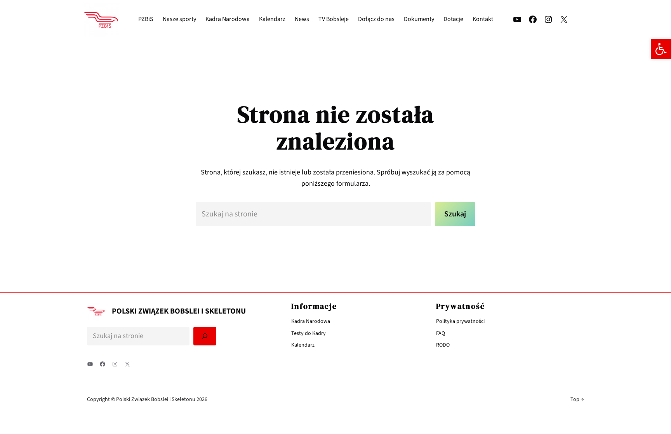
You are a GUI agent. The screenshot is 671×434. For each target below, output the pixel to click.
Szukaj (455, 214)
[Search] (205, 336)
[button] (661, 49)
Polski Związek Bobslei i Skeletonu (179, 311)
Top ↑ (577, 399)
